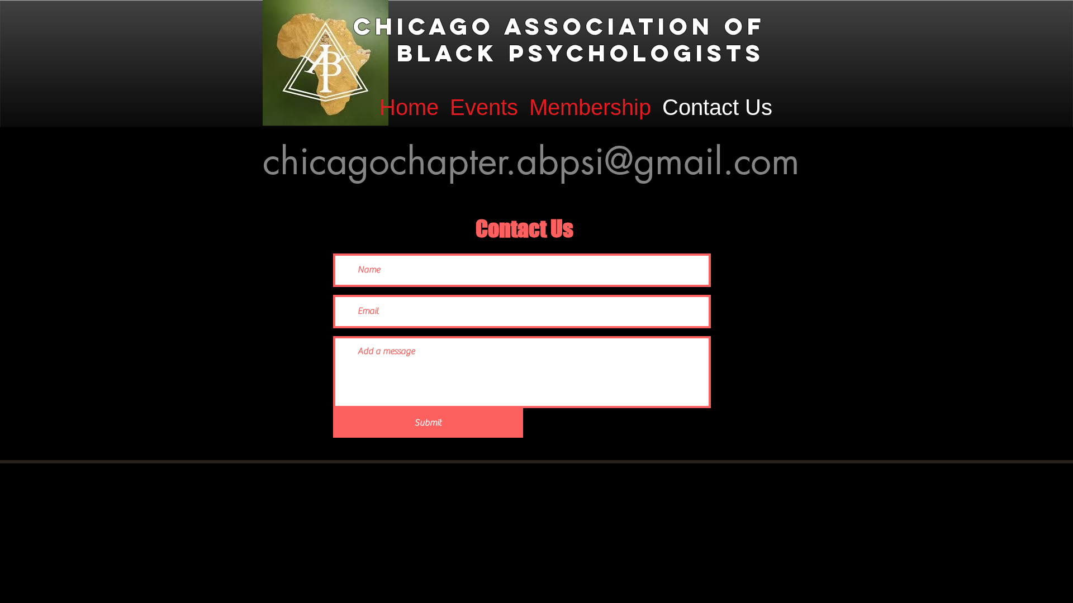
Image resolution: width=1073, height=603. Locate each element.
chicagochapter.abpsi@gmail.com (531, 161)
